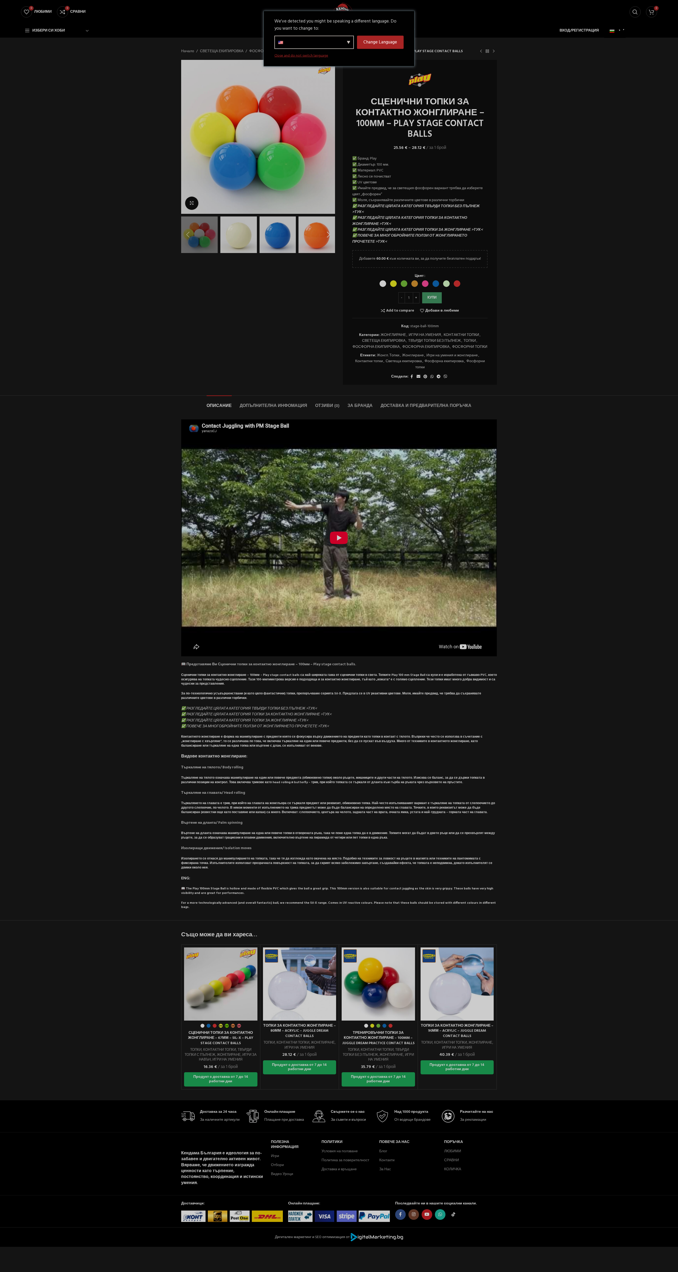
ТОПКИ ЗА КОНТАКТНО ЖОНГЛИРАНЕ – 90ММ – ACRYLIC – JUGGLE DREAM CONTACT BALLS (457, 1031)
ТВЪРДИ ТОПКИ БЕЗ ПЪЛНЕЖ (434, 341)
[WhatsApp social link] (432, 377)
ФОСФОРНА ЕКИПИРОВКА (376, 347)
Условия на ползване (340, 1151)
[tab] (219, 403)
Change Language (380, 42)
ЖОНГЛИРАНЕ (393, 335)
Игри (275, 1156)
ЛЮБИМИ (452, 1151)
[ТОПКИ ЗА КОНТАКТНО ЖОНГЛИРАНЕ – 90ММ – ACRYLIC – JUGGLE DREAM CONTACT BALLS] (457, 984)
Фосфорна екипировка (444, 361)
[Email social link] (418, 377)
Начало (187, 51)
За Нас (385, 1169)
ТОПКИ (469, 341)
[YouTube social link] (427, 1214)
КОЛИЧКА (452, 1169)
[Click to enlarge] (191, 203)
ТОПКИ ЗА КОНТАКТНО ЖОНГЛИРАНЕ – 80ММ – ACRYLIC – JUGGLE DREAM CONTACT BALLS (299, 1031)
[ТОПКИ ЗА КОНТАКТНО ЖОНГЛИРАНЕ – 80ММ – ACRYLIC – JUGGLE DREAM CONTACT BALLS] (299, 984)
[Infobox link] (210, 1116)
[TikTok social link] (453, 1214)
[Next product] (493, 51)
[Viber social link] (445, 377)
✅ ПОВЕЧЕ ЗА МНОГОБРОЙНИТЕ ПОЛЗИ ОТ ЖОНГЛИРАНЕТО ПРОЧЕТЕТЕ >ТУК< (409, 239)
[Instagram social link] (413, 1214)
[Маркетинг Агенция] (376, 1237)
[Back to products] (487, 51)
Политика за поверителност (345, 1160)
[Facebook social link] (412, 377)
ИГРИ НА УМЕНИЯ (425, 335)
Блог (383, 1151)
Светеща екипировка (404, 361)
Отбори (277, 1165)
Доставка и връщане (339, 1169)
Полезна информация (284, 1144)
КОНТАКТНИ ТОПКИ (461, 335)
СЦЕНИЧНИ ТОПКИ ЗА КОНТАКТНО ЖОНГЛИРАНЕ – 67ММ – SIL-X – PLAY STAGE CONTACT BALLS (220, 1038)
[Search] (635, 12)
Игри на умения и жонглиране (452, 355)
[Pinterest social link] (425, 377)
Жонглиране (413, 355)
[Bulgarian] (614, 31)
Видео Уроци (282, 1174)
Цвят (419, 276)
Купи (431, 297)
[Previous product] (481, 51)
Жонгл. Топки (388, 355)
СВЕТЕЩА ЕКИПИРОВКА (221, 51)
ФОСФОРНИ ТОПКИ (469, 347)
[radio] (383, 283)
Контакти (387, 1160)
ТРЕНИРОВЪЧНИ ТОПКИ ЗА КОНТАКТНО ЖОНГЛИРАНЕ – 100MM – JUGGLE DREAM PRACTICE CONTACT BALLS (378, 1038)
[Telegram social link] (438, 377)
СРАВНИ (451, 1160)
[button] (187, 234)
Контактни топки (369, 361)
